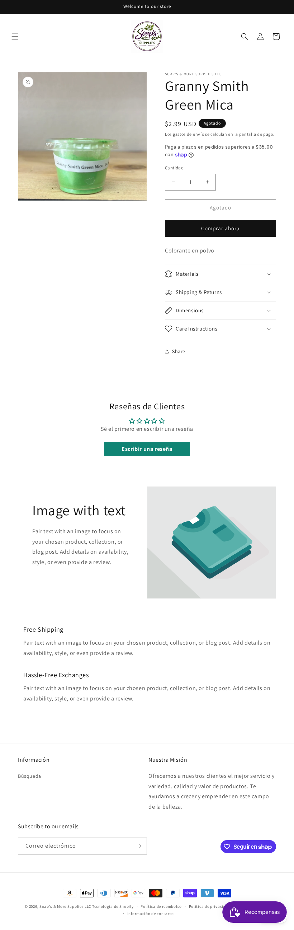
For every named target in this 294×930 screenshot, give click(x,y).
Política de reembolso (161, 906)
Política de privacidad (210, 906)
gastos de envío (188, 134)
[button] (15, 36)
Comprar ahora (220, 228)
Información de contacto (150, 913)
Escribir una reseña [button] (147, 449)
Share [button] (178, 351)
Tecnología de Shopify (113, 906)
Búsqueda (29, 776)
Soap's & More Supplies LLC (65, 906)
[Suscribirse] (139, 846)
